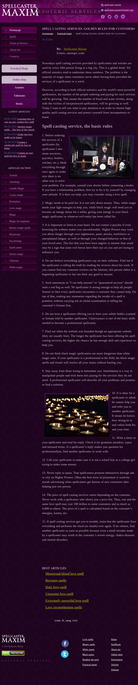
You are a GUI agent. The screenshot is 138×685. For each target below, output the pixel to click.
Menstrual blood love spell (64, 573)
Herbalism (14, 201)
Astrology (14, 181)
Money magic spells (19, 227)
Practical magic (89, 664)
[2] (46, 620)
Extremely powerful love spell (67, 600)
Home (114, 639)
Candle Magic (16, 188)
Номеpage (15, 30)
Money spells (88, 644)
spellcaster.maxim (112, 5)
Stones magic (16, 254)
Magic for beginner (19, 221)
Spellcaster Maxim (75, 49)
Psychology (15, 241)
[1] (43, 620)
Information (117, 659)
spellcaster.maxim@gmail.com (118, 10)
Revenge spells (55, 580)
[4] (51, 620)
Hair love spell (56, 587)
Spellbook (116, 644)
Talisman (14, 260)
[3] (48, 620)
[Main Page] (20, 10)
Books (19, 103)
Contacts (14, 56)
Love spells (87, 639)
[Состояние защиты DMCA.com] (13, 654)
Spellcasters (15, 247)
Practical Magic (19, 68)
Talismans (19, 95)
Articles (114, 664)
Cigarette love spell (59, 593)
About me (15, 49)
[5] (53, 620)
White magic (16, 267)
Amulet (13, 175)
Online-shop (19, 79)
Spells (13, 36)
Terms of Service (19, 43)
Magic (12, 214)
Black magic (88, 654)
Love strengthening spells (63, 607)
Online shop (117, 654)
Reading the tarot (90, 659)
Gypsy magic (16, 195)
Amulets (19, 87)
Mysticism (14, 234)
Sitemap (115, 669)
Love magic (15, 208)
